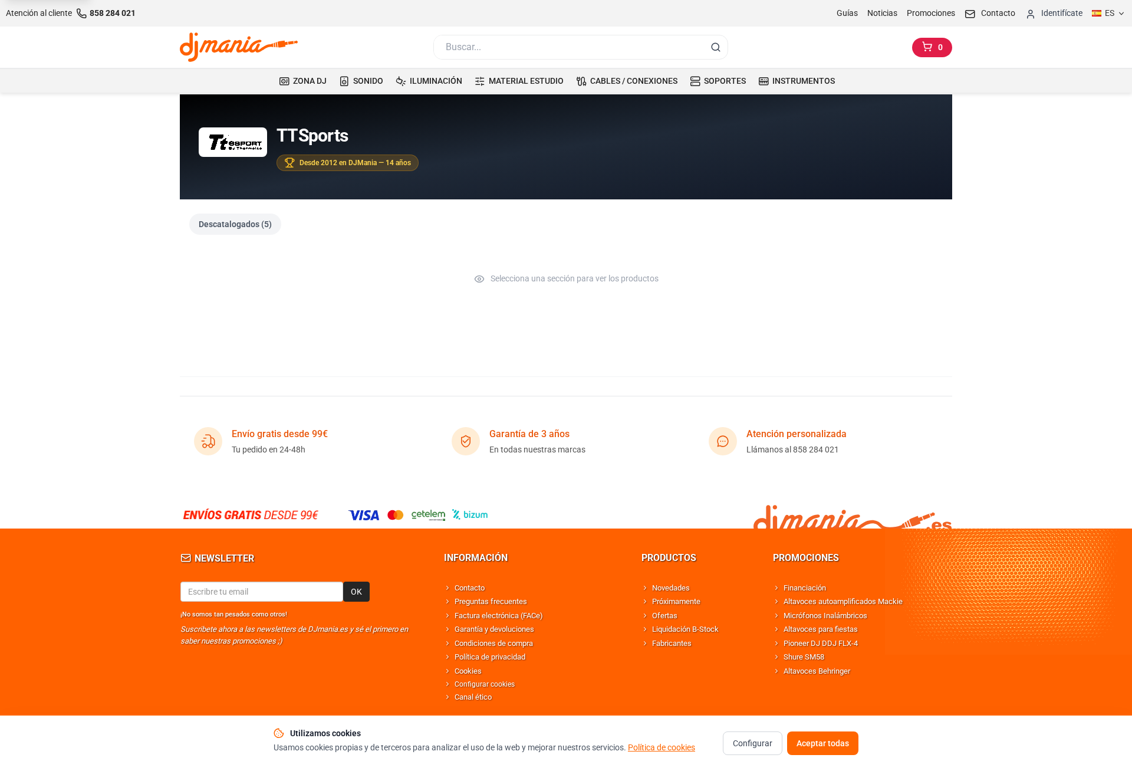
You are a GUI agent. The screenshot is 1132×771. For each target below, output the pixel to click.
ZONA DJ (310, 81)
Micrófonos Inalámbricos (825, 615)
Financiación (805, 587)
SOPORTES (725, 81)
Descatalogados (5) (235, 224)
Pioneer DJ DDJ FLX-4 (821, 643)
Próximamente (676, 601)
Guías (847, 13)
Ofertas (664, 615)
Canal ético (473, 697)
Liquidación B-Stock (685, 629)
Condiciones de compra (494, 643)
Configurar (752, 743)
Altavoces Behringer (817, 671)
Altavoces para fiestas (821, 629)
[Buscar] (716, 47)
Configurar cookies (485, 684)
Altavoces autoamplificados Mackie (843, 601)
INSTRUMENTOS (803, 81)
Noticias (882, 13)
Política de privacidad (490, 656)
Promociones (931, 13)
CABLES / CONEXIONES (633, 81)
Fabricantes (672, 643)
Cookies (468, 671)
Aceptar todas (823, 743)
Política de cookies (661, 747)
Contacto (470, 587)
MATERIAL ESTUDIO (526, 81)
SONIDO (368, 81)
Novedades (671, 587)
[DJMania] (239, 47)
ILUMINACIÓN (436, 81)
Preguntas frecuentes (491, 601)
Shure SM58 (804, 656)
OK (356, 591)
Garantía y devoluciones (494, 629)
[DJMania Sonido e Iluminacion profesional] (852, 515)
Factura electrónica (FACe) (499, 615)
